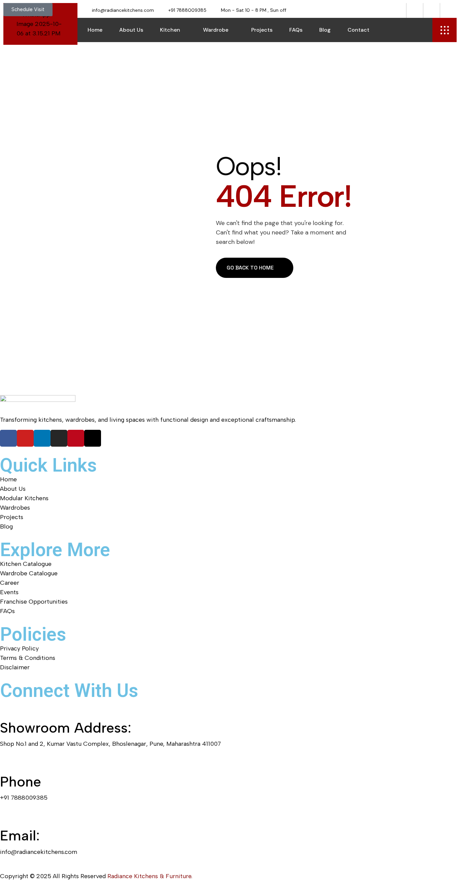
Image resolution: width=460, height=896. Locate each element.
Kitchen (170, 29)
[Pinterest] (75, 438)
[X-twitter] (92, 438)
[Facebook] (8, 438)
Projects (261, 29)
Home (95, 29)
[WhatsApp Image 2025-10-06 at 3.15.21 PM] (40, 24)
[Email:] (8, 816)
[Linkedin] (42, 438)
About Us (131, 29)
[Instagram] (59, 438)
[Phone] (8, 762)
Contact (358, 29)
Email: (20, 835)
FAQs (295, 29)
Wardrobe (215, 29)
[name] (444, 30)
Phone (20, 781)
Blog (325, 29)
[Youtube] (25, 438)
